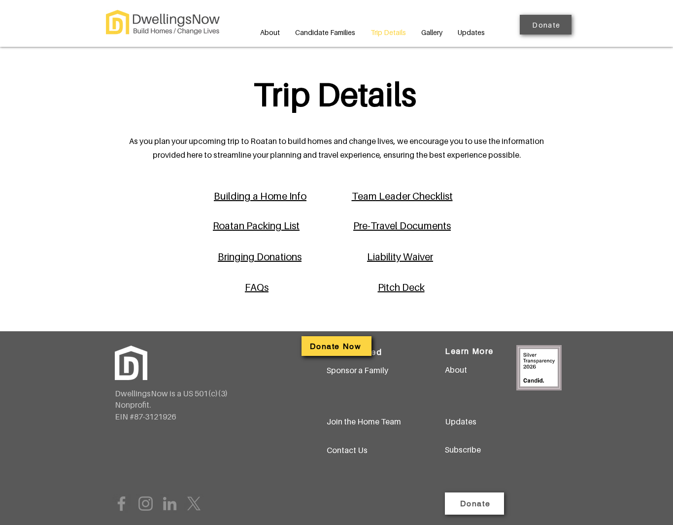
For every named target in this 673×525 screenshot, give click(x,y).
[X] (193, 503)
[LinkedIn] (169, 503)
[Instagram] (145, 503)
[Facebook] (121, 503)
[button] (546, 25)
